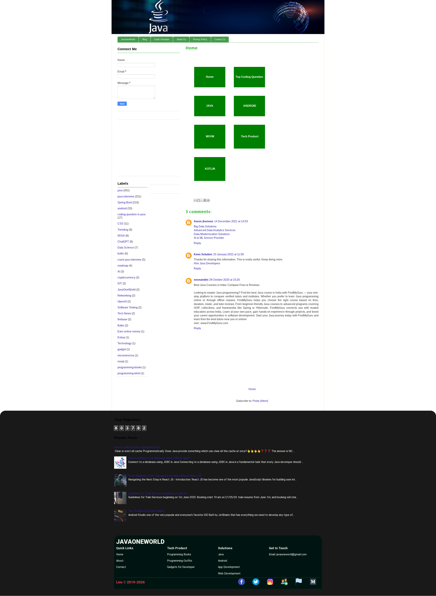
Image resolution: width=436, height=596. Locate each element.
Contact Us (220, 39)
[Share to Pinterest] (208, 200)
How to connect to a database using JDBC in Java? (159, 458)
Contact (121, 567)
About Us (181, 39)
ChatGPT (123, 241)
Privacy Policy (200, 39)
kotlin (121, 253)
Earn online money (129, 331)
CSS (120, 223)
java (120, 190)
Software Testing (128, 307)
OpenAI (122, 301)
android (122, 208)
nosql (121, 361)
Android (222, 560)
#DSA (121, 235)
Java (221, 554)
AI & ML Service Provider (209, 237)
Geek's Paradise (161, 39)
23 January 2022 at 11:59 (228, 254)
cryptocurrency (126, 277)
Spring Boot (125, 202)
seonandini (201, 279)
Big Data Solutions (205, 226)
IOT (120, 283)
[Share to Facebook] (205, 200)
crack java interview (129, 259)
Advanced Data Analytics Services (214, 230)
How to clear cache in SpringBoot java (137, 447)
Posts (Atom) (260, 400)
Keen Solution (203, 254)
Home (252, 389)
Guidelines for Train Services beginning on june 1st (158, 493)
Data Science (126, 247)
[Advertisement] (149, 149)
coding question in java (131, 214)
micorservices (126, 355)
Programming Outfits (179, 560)
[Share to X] (202, 200)
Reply (197, 243)
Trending (123, 229)
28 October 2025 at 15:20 (224, 279)
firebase (122, 319)
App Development (229, 567)
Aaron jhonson (203, 221)
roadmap (123, 265)
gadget (122, 349)
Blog (144, 39)
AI (119, 271)
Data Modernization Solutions (212, 234)
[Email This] (195, 200)
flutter (121, 325)
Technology (124, 343)
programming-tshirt (129, 373)
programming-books (130, 367)
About (119, 560)
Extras (121, 337)
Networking (124, 295)
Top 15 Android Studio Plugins (146, 511)
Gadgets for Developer (181, 567)
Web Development (229, 573)
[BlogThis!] (198, 200)
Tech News (124, 313)
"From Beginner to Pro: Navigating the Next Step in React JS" (165, 475)
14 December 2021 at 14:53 (231, 221)
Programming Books (179, 554)
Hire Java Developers (207, 263)
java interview (126, 196)
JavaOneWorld (128, 39)
